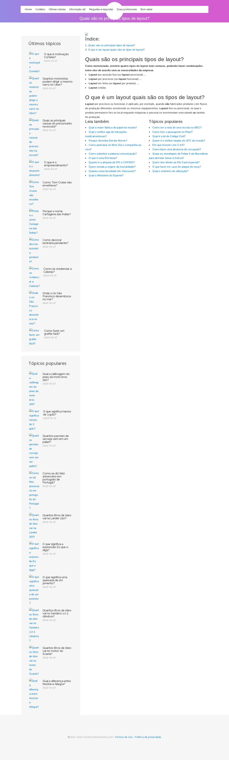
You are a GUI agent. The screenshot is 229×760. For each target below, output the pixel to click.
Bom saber (147, 9)
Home (28, 9)
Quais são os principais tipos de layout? (111, 45)
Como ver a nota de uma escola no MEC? (177, 127)
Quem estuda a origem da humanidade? (112, 166)
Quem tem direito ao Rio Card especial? (175, 162)
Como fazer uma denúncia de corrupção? (176, 149)
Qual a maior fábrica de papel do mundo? (113, 127)
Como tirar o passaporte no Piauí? (172, 131)
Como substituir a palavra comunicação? (113, 153)
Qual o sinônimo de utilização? (170, 171)
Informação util (77, 9)
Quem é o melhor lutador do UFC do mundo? (178, 140)
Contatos (40, 9)
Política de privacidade (148, 737)
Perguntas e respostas (101, 9)
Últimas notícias (57, 9)
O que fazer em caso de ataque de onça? (176, 166)
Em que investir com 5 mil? (168, 144)
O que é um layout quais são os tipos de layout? (116, 49)
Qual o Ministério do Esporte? (106, 175)
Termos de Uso (124, 737)
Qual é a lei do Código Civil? (169, 136)
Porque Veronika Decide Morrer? (108, 140)
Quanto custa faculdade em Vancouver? (112, 171)
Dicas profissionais (127, 9)
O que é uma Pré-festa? (103, 158)
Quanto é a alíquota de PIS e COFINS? (112, 162)
